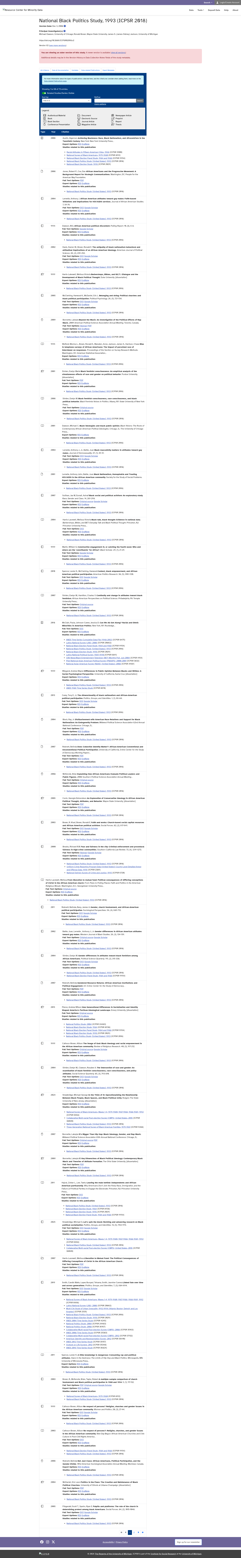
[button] (65, 26)
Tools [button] (200, 10)
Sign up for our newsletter (188, 1542)
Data (191, 10)
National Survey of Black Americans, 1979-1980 (87, 155)
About (235, 10)
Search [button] (207, 2)
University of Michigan (191, 1554)
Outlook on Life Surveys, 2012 (79, 1345)
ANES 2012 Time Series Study (79, 1342)
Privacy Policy (122, 1542)
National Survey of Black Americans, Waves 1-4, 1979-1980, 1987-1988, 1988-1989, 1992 (105, 1112)
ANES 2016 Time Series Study (79, 1348)
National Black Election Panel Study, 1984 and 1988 (89, 158)
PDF (82, 180)
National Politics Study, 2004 (79, 1024)
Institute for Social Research (163, 1554)
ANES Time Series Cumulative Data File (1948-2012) (89, 639)
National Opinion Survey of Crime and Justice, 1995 (89, 873)
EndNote (85, 144)
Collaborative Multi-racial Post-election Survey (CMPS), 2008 (93, 1329)
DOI (82, 207)
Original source (87, 407)
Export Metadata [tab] (108, 70)
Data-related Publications (90, 70)
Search (140, 101)
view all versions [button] (118, 52)
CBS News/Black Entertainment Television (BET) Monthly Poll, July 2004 (98, 658)
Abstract (83, 326)
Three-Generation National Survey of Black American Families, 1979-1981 (98, 1127)
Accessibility (108, 1542)
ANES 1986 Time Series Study (79, 688)
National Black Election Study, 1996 (82, 164)
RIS (79, 144)
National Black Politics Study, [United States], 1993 (89, 161)
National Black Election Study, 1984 (81, 1027)
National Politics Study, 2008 (79, 1326)
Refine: (97, 97)
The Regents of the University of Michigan (113, 1554)
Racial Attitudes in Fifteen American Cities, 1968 (88, 152)
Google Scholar (91, 207)
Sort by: (45, 97)
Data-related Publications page (55, 81)
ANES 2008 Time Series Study (79, 1332)
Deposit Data (214, 10)
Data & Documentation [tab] (60, 70)
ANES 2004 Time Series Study (79, 1320)
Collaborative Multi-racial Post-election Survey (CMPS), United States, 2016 (100, 1118)
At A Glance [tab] (45, 70)
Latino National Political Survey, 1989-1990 (85, 655)
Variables (75, 70)
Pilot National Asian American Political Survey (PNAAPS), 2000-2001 (96, 661)
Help (226, 10)
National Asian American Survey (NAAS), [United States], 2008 (93, 664)
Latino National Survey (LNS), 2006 (81, 643)
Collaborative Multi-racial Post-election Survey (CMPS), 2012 (92, 1335)
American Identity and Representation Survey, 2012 (88, 1339)
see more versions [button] (58, 45)
